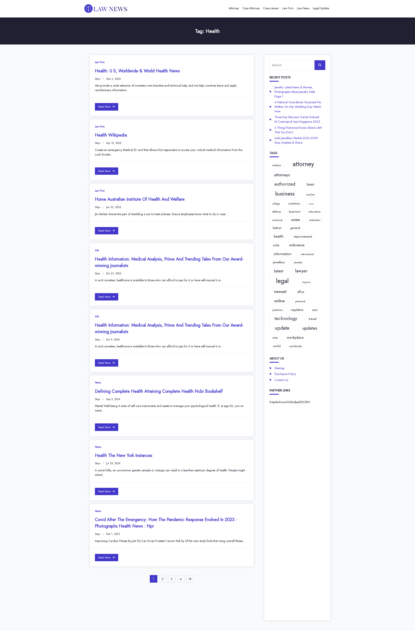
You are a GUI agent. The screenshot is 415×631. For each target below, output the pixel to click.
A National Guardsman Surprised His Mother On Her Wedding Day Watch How (298, 106)
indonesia (296, 245)
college (276, 203)
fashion (277, 228)
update (282, 327)
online (279, 301)
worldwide (295, 346)
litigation (306, 282)
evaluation (315, 220)
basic (310, 184)
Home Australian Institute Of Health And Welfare (140, 199)
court (311, 203)
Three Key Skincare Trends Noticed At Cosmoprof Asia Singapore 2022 (297, 119)
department (295, 211)
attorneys (282, 175)
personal (300, 301)
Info (97, 250)
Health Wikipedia (111, 135)
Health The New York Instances (123, 455)
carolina (310, 194)
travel (312, 318)
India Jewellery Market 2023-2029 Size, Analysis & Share (296, 140)
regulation (297, 310)
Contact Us (281, 380)
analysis (276, 165)
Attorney (234, 8)
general (295, 228)
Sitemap (279, 368)
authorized (284, 184)
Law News (303, 8)
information (282, 253)
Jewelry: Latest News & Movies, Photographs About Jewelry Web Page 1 (295, 92)
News (98, 383)
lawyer (301, 271)
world (277, 346)
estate (295, 219)
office (300, 292)
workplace (295, 337)
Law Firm (288, 8)
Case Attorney (251, 8)
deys (97, 79)
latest (278, 271)
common (294, 203)
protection (277, 310)
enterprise (277, 220)
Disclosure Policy (285, 374)
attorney (303, 164)
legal (282, 281)
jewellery (279, 262)
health (278, 236)
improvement (303, 236)
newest (280, 291)
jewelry (298, 262)
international (307, 254)
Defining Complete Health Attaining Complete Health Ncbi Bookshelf (159, 391)
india (276, 245)
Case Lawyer (271, 8)
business (285, 193)
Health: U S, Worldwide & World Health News (137, 71)
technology (286, 318)
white (275, 338)
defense (276, 212)
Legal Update (321, 8)
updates (309, 328)
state (315, 310)
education (314, 212)
